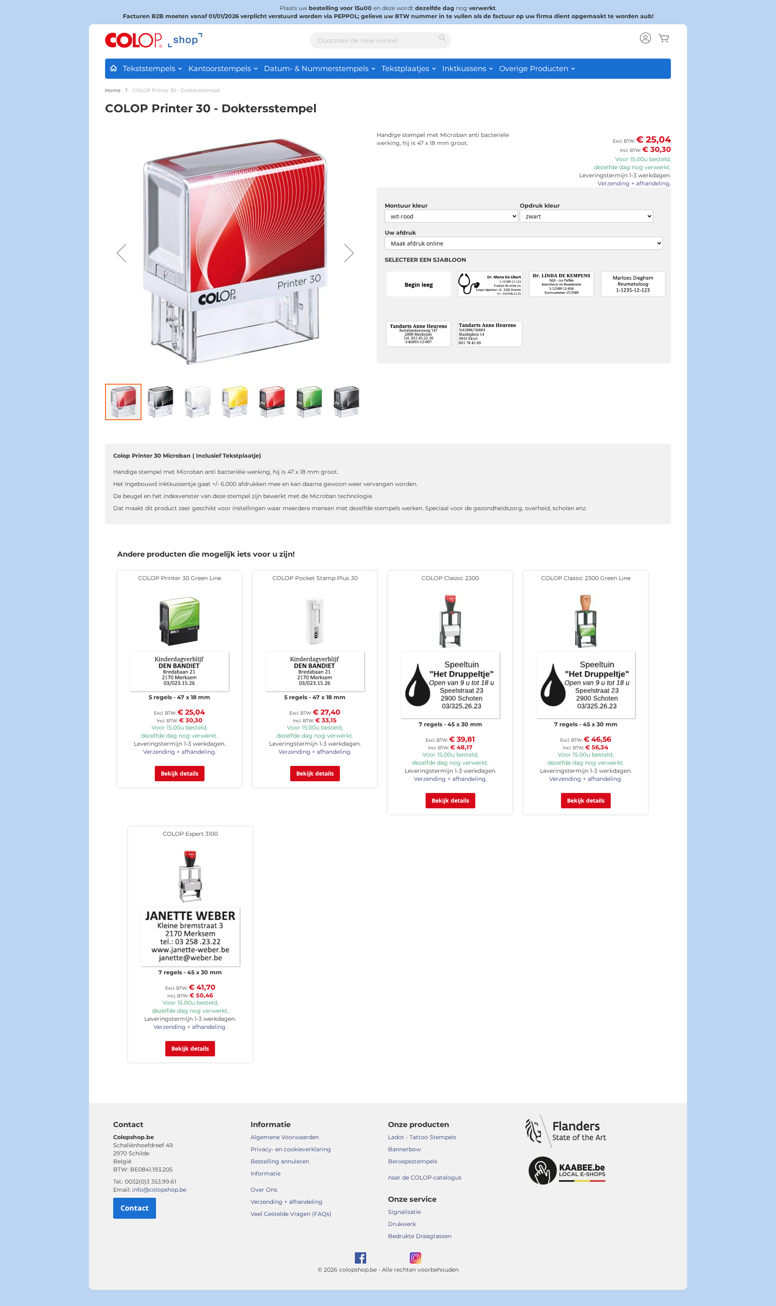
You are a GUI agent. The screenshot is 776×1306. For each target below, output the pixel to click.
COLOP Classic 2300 (450, 578)
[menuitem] (113, 66)
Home (112, 90)
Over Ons (264, 1189)
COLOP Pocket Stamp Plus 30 (315, 578)
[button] (121, 253)
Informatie (265, 1173)
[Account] (645, 39)
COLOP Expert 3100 (190, 833)
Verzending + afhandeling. (634, 183)
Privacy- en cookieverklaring (291, 1149)
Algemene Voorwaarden (285, 1137)
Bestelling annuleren (280, 1161)
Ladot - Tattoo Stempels (422, 1137)
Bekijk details (179, 773)
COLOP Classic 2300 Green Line (585, 578)
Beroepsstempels (412, 1161)
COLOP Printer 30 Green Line (179, 578)
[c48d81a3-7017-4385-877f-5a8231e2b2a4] (633, 285)
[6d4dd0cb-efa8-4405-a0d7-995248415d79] (561, 285)
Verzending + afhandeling (287, 1201)
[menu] (388, 69)
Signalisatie (404, 1212)
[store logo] (153, 40)
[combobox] (380, 40)
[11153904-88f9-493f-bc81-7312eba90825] (490, 334)
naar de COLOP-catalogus (425, 1177)
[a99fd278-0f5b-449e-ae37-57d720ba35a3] (418, 334)
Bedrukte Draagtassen (419, 1236)
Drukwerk (402, 1224)
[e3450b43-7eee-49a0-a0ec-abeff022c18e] (490, 285)
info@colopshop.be (159, 1189)
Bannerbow (404, 1149)
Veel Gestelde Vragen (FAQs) (291, 1214)
